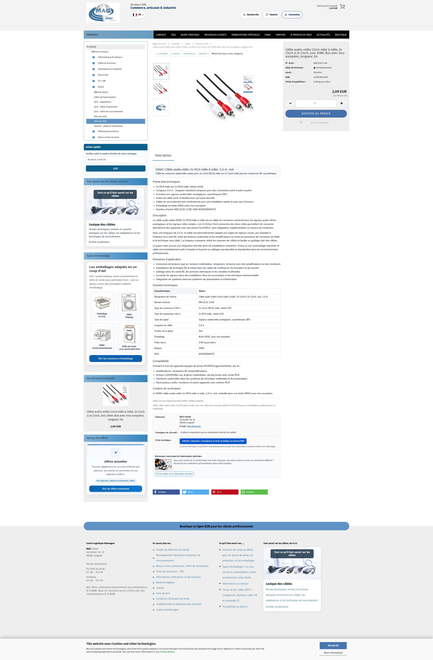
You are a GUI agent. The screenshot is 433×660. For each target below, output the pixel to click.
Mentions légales (165, 582)
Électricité (102, 75)
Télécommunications (108, 131)
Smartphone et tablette (109, 69)
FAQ (173, 34)
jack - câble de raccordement (108, 111)
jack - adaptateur (102, 102)
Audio (100, 87)
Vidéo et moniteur (106, 63)
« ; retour (175, 53)
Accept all (333, 645)
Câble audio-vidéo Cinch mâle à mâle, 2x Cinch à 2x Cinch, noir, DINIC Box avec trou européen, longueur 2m (116, 415)
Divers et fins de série (108, 137)
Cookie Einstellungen (167, 609)
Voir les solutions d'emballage (115, 358)
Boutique (341, 34)
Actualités (323, 34)
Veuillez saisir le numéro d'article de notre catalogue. (111, 154)
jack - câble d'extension (106, 106)
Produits (92, 34)
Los (115, 168)
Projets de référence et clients (172, 549)
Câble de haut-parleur (105, 97)
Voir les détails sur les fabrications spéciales (174, 474)
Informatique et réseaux (109, 57)
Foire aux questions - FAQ (170, 571)
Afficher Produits (100, 51)
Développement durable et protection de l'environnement (178, 558)
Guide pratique (190, 34)
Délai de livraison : (295, 67)
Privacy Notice (167, 652)
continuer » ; (189, 53)
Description (163, 155)
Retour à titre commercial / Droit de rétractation (182, 566)
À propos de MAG (301, 34)
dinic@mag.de (194, 426)
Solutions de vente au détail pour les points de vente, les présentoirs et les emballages (238, 555)
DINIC (268, 34)
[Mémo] (211, 24)
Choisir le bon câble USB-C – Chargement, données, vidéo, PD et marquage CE (239, 595)
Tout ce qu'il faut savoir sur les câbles (115, 194)
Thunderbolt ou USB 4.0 (234, 606)
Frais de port (163, 593)
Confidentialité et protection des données (178, 604)
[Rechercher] (201, 24)
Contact (161, 34)
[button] (204, 24)
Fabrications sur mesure (235, 583)
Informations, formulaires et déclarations (178, 577)
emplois (281, 34)
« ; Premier (162, 53)
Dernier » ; (204, 53)
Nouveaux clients (215, 34)
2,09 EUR (115, 426)
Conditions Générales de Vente (173, 598)
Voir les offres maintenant (115, 488)
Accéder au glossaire (99, 242)
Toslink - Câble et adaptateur (108, 126)
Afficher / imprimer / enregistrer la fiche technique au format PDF (213, 441)
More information (333, 652)
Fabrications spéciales (246, 34)
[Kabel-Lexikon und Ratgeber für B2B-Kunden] (115, 204)
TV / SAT (101, 81)
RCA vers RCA (100, 121)
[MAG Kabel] (104, 12)
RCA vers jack (100, 116)
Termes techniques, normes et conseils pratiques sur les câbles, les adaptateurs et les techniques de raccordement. (114, 233)
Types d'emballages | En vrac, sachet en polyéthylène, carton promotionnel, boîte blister (239, 572)
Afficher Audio (101, 92)
